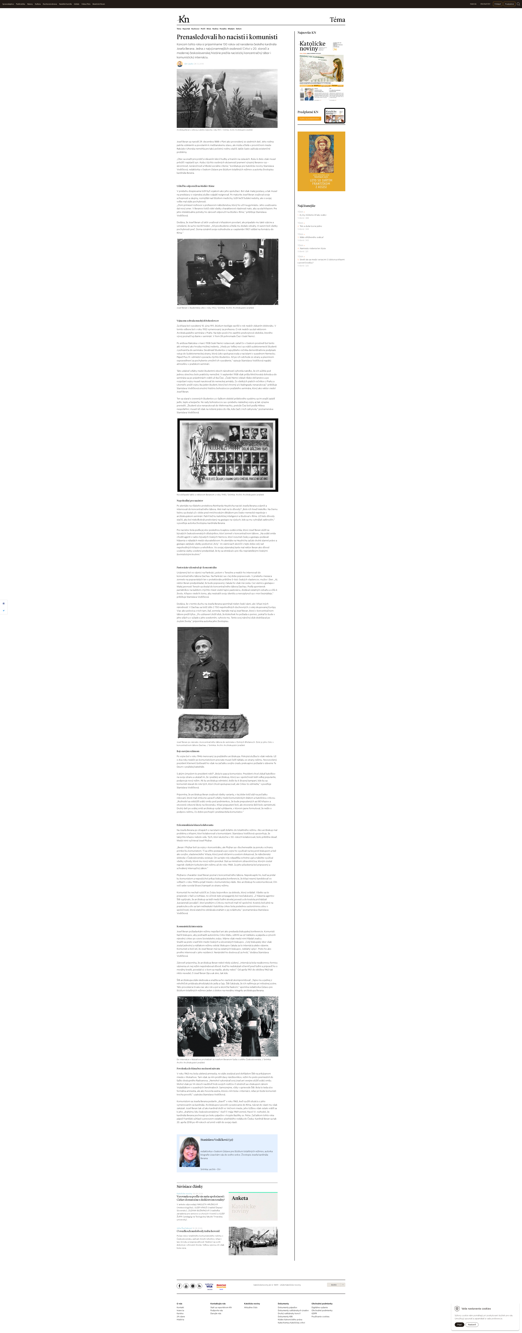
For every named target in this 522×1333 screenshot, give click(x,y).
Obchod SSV (485, 4)
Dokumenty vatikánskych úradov (293, 1310)
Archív (334, 1285)
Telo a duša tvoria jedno (311, 226)
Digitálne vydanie (320, 1307)
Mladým (231, 29)
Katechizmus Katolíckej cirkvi (291, 1323)
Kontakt (180, 1307)
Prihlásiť (498, 4)
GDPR (314, 1313)
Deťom (239, 29)
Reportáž (186, 29)
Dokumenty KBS (285, 1316)
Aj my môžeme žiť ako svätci (312, 215)
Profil (203, 29)
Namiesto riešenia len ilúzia (313, 248)
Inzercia (473, 4)
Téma (179, 29)
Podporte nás (216, 1310)
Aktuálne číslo (250, 1307)
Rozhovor (195, 29)
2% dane (181, 1316)
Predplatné (509, 4)
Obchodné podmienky (322, 1310)
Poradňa (223, 29)
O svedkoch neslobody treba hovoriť (198, 1231)
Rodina (215, 29)
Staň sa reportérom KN (221, 1307)
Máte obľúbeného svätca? (312, 237)
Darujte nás (215, 1313)
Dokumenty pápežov (287, 1307)
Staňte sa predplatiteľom (309, 119)
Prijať (459, 1324)
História (180, 1319)
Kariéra (180, 1313)
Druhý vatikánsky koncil (289, 1313)
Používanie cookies (320, 1316)
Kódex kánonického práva (290, 1319)
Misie (209, 29)
